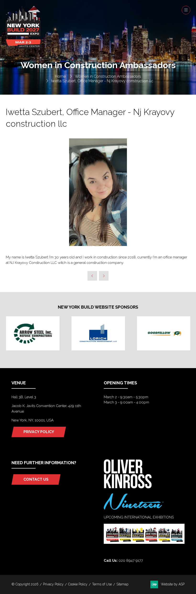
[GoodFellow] (164, 333)
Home (60, 76)
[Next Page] (104, 276)
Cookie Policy (77, 584)
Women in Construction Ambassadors (108, 76)
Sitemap (122, 584)
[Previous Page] (92, 276)
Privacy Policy (53, 584)
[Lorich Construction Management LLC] (98, 333)
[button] (186, 10)
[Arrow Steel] (33, 333)
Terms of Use (102, 584)
